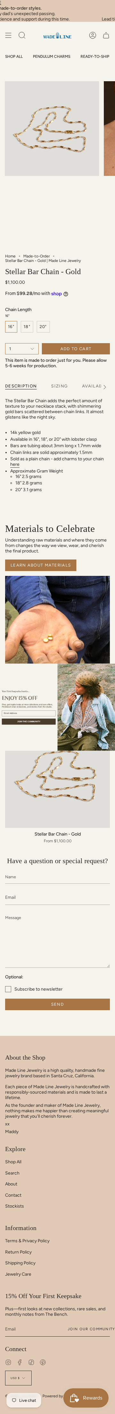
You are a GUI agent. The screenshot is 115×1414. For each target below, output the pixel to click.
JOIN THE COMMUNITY (28, 721)
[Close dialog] (113, 665)
